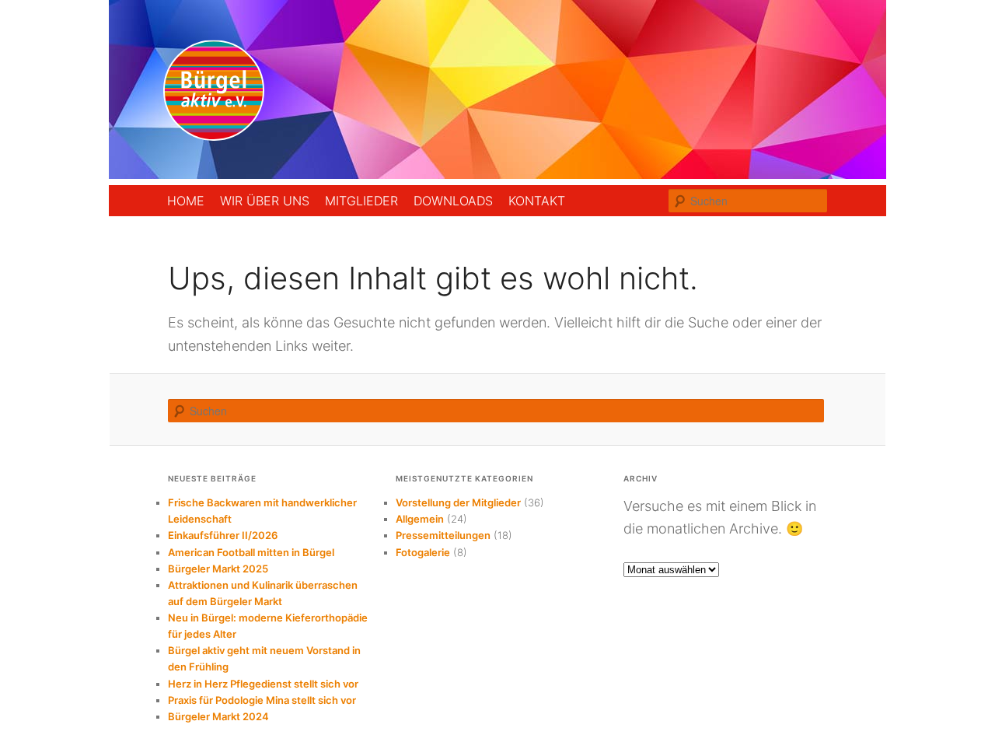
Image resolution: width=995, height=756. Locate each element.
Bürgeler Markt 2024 (218, 716)
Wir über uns (264, 200)
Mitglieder (361, 200)
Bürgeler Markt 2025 (218, 568)
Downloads (453, 200)
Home (185, 200)
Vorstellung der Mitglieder (458, 502)
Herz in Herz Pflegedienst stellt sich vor (263, 683)
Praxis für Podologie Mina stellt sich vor (262, 700)
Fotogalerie (423, 552)
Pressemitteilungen (443, 535)
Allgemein (420, 519)
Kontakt (536, 200)
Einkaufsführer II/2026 (223, 535)
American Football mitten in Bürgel (251, 552)
